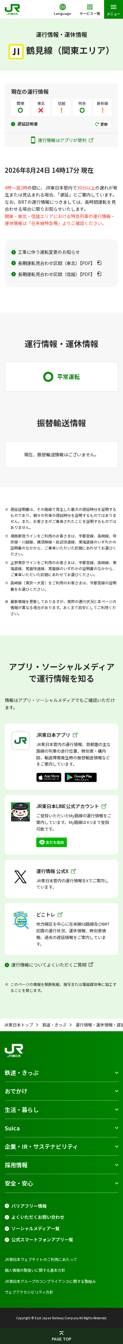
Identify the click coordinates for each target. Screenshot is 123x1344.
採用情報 (16, 1165)
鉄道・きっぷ (21, 1072)
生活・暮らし (22, 1109)
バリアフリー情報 (29, 1206)
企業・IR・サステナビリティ (41, 1146)
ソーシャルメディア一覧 (35, 1228)
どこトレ (45, 914)
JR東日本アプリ (53, 734)
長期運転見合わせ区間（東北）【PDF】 (56, 263)
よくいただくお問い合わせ (37, 1217)
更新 (104, 124)
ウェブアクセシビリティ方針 (29, 1292)
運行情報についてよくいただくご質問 (48, 964)
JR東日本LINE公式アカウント (67, 806)
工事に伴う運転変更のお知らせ (49, 252)
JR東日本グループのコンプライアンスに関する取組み (50, 1281)
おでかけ (16, 1091)
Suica (12, 1128)
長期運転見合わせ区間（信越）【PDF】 (56, 274)
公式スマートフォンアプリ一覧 (42, 1240)
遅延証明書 (27, 124)
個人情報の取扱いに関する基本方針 (35, 1270)
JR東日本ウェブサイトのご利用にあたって (41, 1259)
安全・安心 (19, 1183)
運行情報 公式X (52, 871)
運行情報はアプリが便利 (62, 140)
